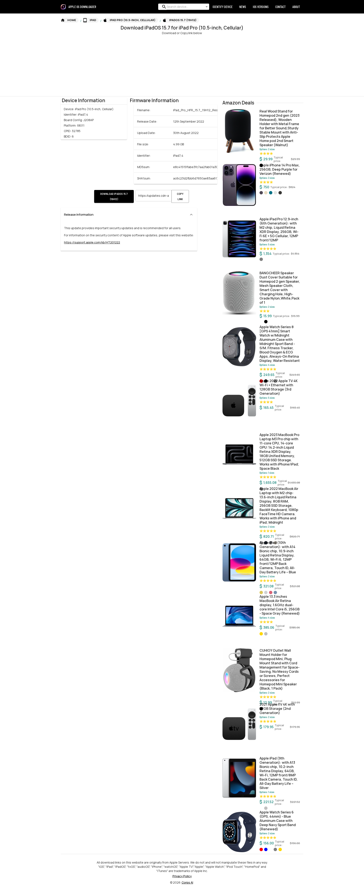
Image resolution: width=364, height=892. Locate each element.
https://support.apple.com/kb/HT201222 (92, 242)
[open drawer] (63, 7)
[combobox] (183, 7)
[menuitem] (83, 7)
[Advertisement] (126, 64)
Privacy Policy (182, 876)
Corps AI (187, 882)
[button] (70, 20)
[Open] (207, 7)
